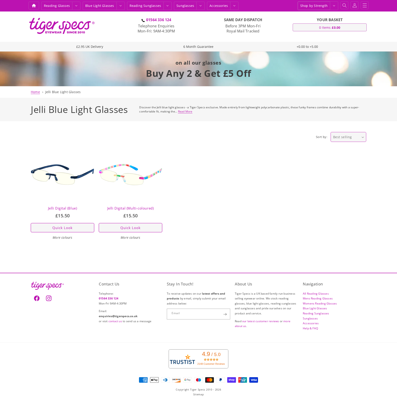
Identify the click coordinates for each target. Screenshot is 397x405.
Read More (185, 111)
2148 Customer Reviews (211, 363)
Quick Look (62, 227)
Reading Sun (145, 5)
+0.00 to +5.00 (307, 46)
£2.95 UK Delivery (89, 46)
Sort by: (321, 137)
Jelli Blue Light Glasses (63, 92)
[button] (76, 6)
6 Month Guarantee (198, 46)
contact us (115, 321)
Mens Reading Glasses (318, 298)
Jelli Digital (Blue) (62, 208)
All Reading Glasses (316, 294)
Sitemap (198, 394)
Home (35, 92)
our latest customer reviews (261, 321)
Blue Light (99, 5)
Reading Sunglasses (316, 313)
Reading (57, 5)
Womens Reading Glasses (320, 303)
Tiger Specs (197, 389)
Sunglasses (185, 5)
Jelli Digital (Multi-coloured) (130, 208)
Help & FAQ (310, 328)
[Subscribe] (225, 314)
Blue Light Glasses (315, 308)
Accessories (219, 5)
